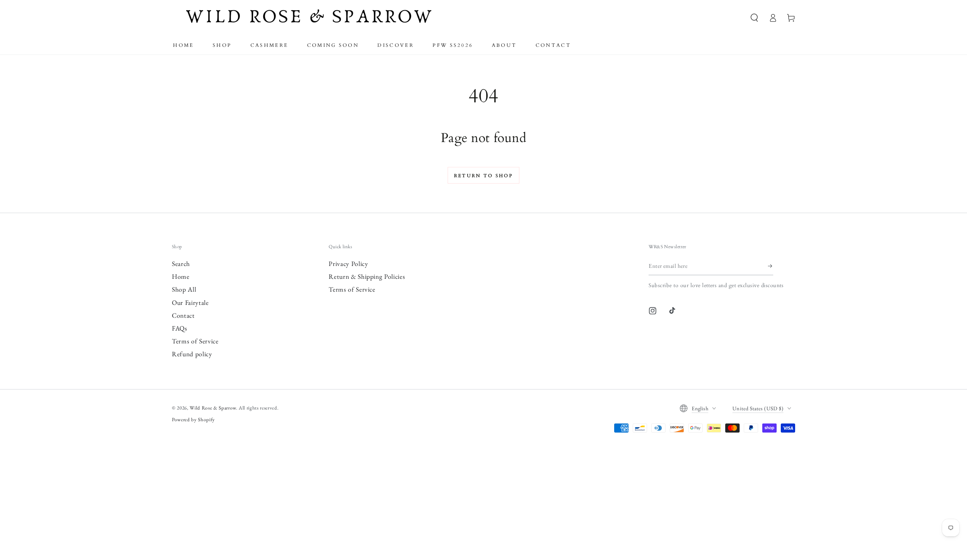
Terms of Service (195, 341)
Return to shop (483, 176)
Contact (183, 315)
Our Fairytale (190, 302)
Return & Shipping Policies (367, 276)
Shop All (184, 289)
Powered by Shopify (193, 419)
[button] (754, 18)
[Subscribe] (770, 266)
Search (181, 263)
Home (181, 276)
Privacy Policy (348, 263)
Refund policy (192, 353)
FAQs (179, 328)
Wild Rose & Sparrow (213, 408)
